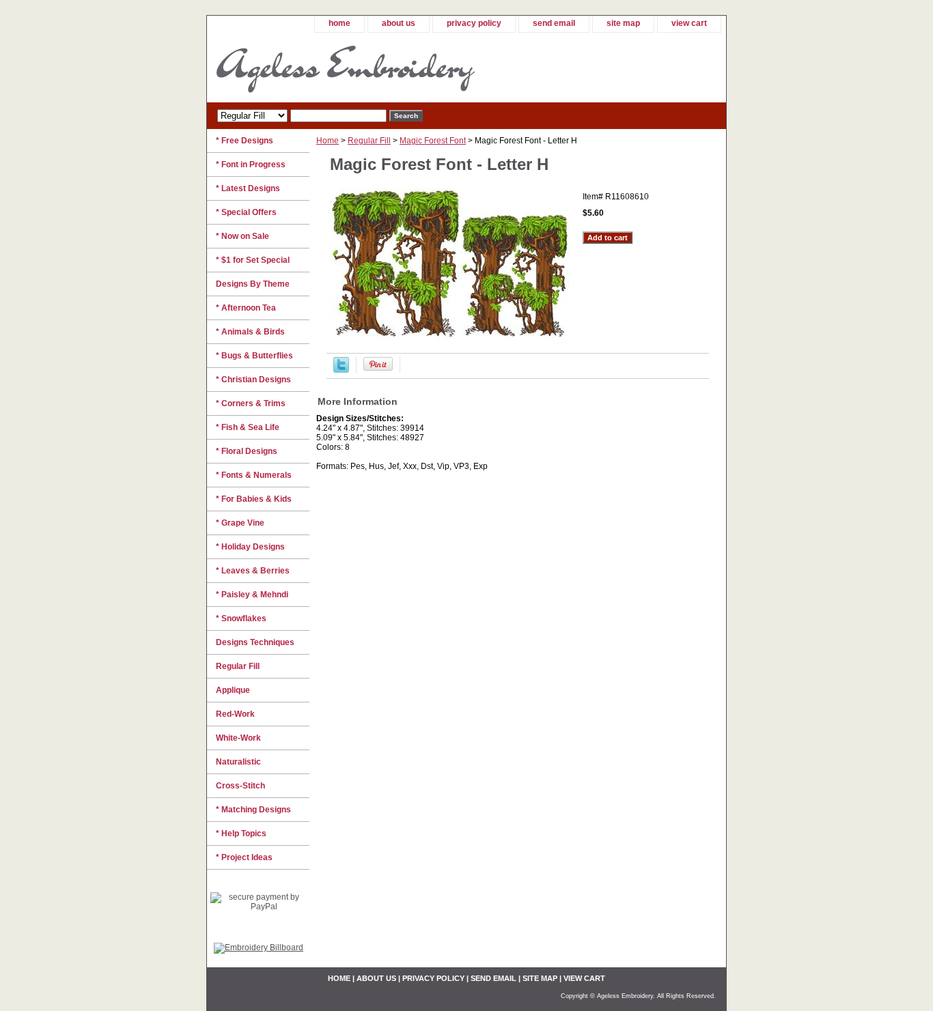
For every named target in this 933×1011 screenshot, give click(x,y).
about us (398, 23)
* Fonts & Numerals (254, 475)
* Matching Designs (253, 809)
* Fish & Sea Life (247, 427)
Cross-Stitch (240, 786)
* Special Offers (246, 212)
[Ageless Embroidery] (377, 67)
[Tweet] (341, 370)
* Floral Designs (246, 451)
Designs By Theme (253, 284)
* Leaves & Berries (253, 570)
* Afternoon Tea (246, 308)
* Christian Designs (253, 379)
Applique (233, 690)
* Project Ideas (244, 857)
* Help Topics (241, 833)
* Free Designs (244, 140)
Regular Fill (369, 140)
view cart (689, 23)
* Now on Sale (242, 236)
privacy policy (474, 23)
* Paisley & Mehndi (252, 594)
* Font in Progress (251, 164)
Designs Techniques (255, 642)
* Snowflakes (241, 618)
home (339, 23)
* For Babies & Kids (254, 499)
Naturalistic (238, 762)
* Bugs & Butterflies (254, 355)
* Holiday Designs (250, 547)
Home (327, 140)
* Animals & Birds (250, 332)
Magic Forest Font (433, 140)
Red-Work (235, 714)
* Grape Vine (240, 523)
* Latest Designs (248, 188)
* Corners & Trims (251, 403)
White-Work (238, 738)
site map (623, 23)
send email (554, 23)
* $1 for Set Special (253, 260)
